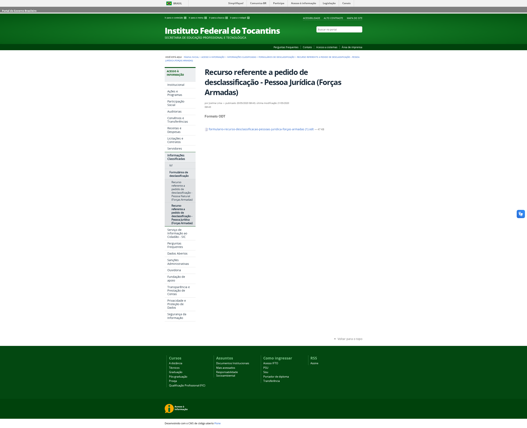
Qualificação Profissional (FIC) (187, 385)
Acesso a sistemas (326, 47)
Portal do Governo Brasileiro (19, 11)
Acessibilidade (311, 18)
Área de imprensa (352, 47)
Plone (217, 423)
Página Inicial (191, 57)
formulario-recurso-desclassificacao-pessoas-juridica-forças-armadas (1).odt (261, 129)
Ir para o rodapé (239, 17)
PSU (265, 368)
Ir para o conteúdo (175, 17)
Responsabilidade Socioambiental (227, 373)
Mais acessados (225, 368)
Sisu (265, 372)
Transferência (271, 381)
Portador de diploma (276, 376)
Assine (314, 363)
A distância (175, 363)
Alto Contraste (333, 18)
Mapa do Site (354, 18)
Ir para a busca (218, 17)
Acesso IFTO (270, 363)
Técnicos (174, 368)
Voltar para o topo (350, 339)
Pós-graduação (178, 376)
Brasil (177, 3)
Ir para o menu (197, 17)
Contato (307, 47)
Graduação (175, 372)
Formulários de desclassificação (277, 57)
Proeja (173, 381)
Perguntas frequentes (286, 47)
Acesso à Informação (213, 57)
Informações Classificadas (241, 57)
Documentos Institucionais (232, 363)
